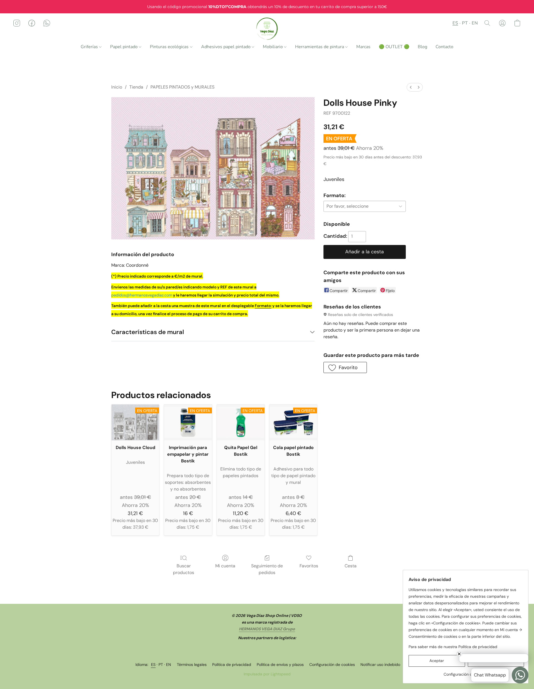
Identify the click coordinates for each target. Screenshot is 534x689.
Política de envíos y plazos (280, 664)
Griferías (90, 47)
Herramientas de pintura (320, 47)
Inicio (116, 87)
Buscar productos (183, 569)
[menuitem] (411, 87)
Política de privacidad (231, 664)
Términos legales (192, 664)
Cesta (351, 566)
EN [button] (475, 23)
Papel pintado (124, 47)
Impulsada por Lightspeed (267, 673)
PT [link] (161, 664)
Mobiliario (273, 47)
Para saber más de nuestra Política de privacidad (453, 646)
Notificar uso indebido (380, 664)
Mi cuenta (225, 566)
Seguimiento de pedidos (267, 569)
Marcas (363, 47)
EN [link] (168, 664)
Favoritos (309, 566)
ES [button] (455, 23)
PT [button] (465, 23)
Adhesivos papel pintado (226, 47)
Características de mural (147, 332)
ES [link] (153, 664)
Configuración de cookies (332, 664)
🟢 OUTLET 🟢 (394, 47)
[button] (267, 29)
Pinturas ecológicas (170, 47)
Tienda (136, 87)
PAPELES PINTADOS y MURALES (182, 87)
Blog (422, 47)
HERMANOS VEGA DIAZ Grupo (267, 628)
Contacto (444, 47)
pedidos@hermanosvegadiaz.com (141, 295)
